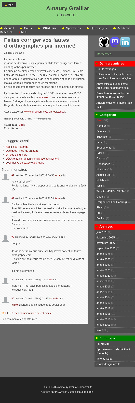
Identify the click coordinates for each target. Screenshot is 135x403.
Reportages (103, 164)
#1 (13, 175)
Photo (99, 207)
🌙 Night (9, 4)
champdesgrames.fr (108, 364)
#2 (13, 198)
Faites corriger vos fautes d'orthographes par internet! (40, 43)
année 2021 (103, 270)
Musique (101, 169)
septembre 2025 (105, 248)
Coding (100, 196)
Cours (28, 28)
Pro (98, 213)
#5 (13, 298)
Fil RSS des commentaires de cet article (28, 313)
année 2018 (103, 281)
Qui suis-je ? (99, 28)
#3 (13, 236)
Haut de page (85, 391)
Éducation (102, 136)
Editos (100, 153)
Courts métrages (106, 69)
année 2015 (103, 292)
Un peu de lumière (16, 154)
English (100, 218)
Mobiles (101, 180)
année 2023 (103, 259)
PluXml (59, 391)
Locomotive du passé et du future (25, 162)
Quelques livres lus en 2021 (22, 150)
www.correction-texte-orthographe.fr (44, 111)
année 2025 (103, 253)
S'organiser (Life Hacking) (111, 202)
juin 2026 (101, 232)
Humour (101, 125)
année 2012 (103, 308)
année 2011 (103, 313)
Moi (51, 279)
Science (101, 131)
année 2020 (103, 275)
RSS (24, 32)
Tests (99, 185)
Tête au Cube (104, 358)
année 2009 (103, 324)
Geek (22, 124)
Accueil (9, 28)
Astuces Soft (103, 174)
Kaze (57, 175)
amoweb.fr (45, 97)
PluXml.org (102, 343)
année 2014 (103, 297)
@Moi (15, 304)
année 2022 (103, 264)
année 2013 (103, 303)
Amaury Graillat (67, 8)
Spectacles (73, 28)
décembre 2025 (105, 237)
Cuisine (101, 158)
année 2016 (103, 286)
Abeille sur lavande (17, 146)
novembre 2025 (105, 243)
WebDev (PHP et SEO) (110, 191)
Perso (99, 142)
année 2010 (103, 319)
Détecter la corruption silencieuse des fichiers (32, 158)
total (99, 330)
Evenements (103, 147)
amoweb (53, 298)
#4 (13, 279)
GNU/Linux (49, 28)
